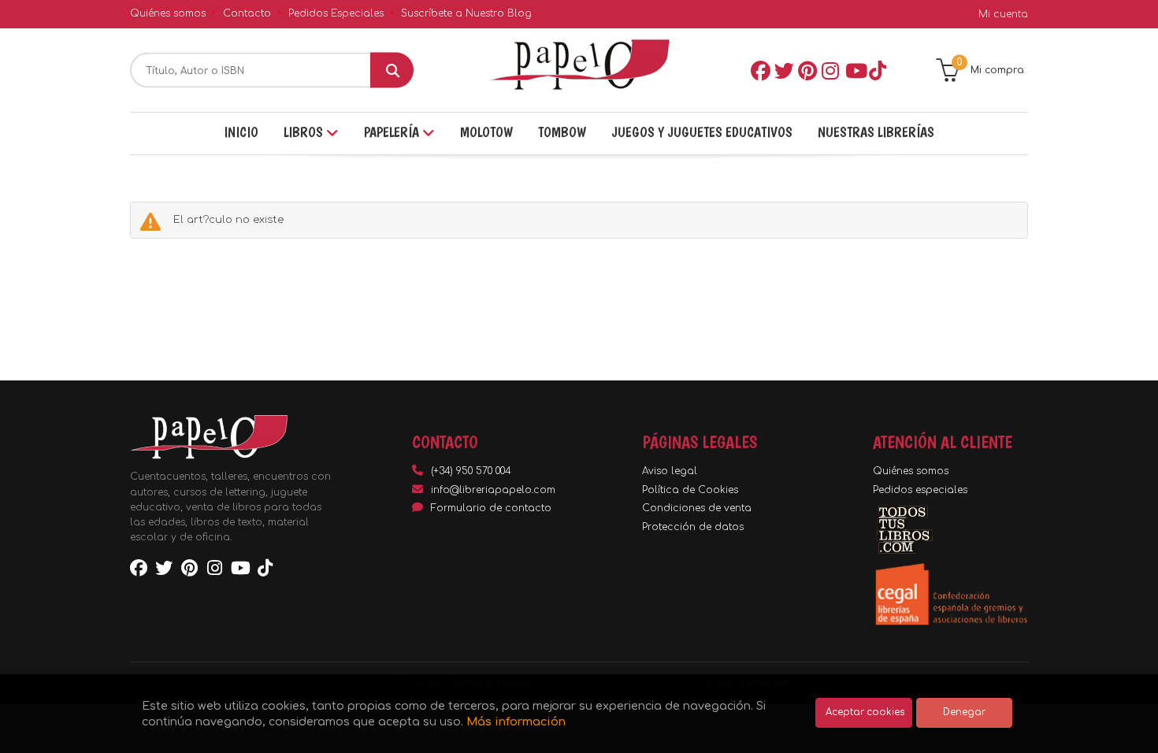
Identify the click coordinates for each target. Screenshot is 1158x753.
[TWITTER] (783, 70)
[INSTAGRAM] (830, 70)
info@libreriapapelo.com (493, 489)
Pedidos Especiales (336, 13)
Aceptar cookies (865, 712)
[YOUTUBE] (854, 70)
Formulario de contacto (491, 508)
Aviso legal (669, 471)
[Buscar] (392, 70)
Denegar (964, 712)
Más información (516, 721)
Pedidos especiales (920, 489)
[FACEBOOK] (759, 70)
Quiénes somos (168, 13)
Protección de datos (693, 526)
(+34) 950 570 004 (471, 471)
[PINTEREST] (806, 70)
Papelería (393, 132)
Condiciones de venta (697, 508)
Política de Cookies (690, 489)
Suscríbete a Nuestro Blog (466, 13)
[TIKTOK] (877, 70)
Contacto (247, 13)
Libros (305, 132)
